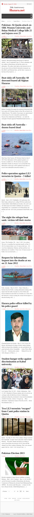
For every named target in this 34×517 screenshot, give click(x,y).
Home (3, 21)
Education (17, 500)
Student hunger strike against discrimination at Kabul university (16, 361)
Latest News (17, 21)
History (14, 498)
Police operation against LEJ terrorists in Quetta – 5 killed (16, 175)
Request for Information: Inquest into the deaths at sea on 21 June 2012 (16, 260)
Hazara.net (17, 10)
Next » (27, 491)
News (9, 498)
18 (17, 491)
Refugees (3, 87)
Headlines (17, 36)
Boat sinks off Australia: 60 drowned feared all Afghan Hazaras (15, 80)
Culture (19, 498)
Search (29, 4)
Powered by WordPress (21, 514)
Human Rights (23, 36)
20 (23, 491)
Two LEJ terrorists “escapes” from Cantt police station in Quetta (16, 411)
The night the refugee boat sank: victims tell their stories (16, 218)
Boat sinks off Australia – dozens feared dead (14, 126)
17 (14, 491)
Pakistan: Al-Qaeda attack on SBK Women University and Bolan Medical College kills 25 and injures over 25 (17, 29)
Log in (15, 514)
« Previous (4, 491)
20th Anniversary (17, 7)
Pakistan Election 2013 (13, 453)
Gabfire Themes (29, 514)
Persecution (4, 37)
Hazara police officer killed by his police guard (17, 304)
